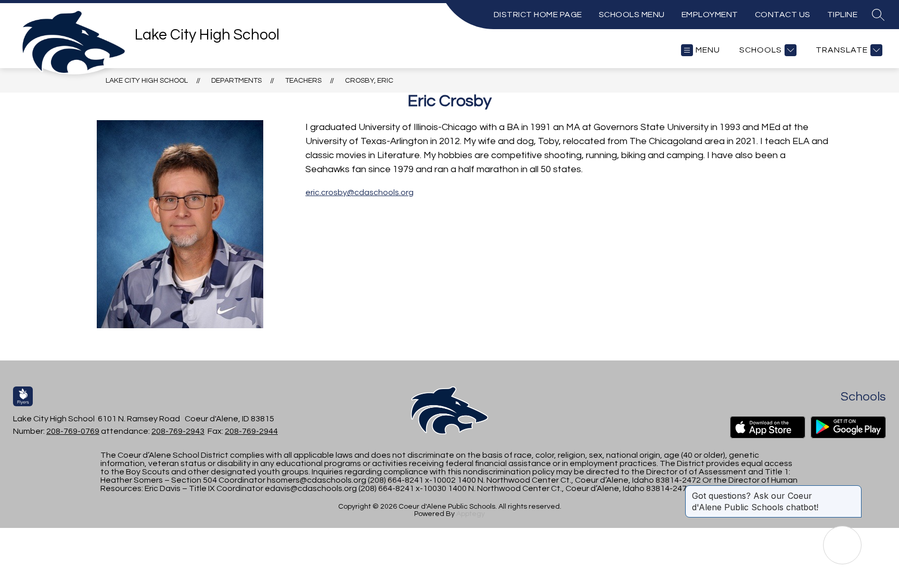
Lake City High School (147, 80)
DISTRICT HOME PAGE (538, 14)
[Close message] (853, 490)
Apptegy (470, 514)
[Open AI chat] (842, 545)
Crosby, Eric (369, 80)
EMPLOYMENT (710, 14)
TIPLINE (842, 14)
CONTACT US (783, 14)
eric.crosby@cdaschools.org (359, 192)
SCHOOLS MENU (632, 14)
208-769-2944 (251, 431)
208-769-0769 (72, 431)
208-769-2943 (177, 431)
